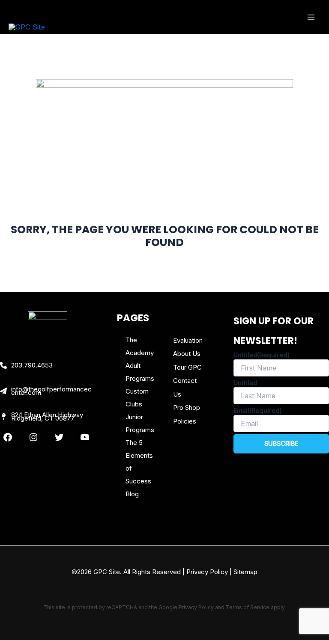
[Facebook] (7, 437)
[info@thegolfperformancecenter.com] (48, 391)
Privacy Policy (207, 572)
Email (257, 410)
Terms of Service (247, 607)
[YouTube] (85, 437)
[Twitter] (59, 437)
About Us (186, 354)
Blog (132, 494)
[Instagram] (33, 437)
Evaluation (188, 340)
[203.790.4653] (26, 365)
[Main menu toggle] (310, 17)
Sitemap (245, 572)
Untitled (261, 355)
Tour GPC (187, 367)
